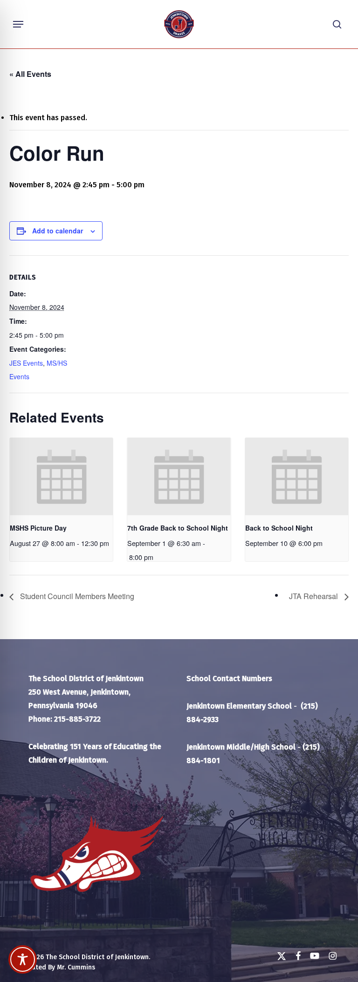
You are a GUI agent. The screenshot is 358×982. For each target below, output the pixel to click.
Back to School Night (279, 527)
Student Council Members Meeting (76, 596)
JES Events (26, 363)
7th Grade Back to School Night (177, 527)
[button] (18, 24)
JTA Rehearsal (314, 596)
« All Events (30, 73)
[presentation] (61, 476)
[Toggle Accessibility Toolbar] (22, 959)
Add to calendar (57, 230)
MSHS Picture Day (38, 527)
